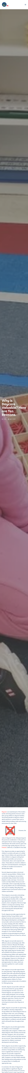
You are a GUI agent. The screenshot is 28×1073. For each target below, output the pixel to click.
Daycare (4, 812)
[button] (25, 4)
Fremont (4, 847)
